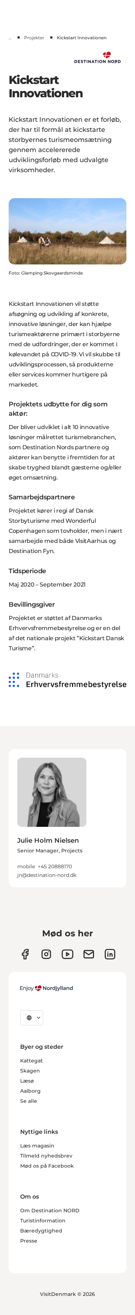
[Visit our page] (46, 954)
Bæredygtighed (41, 1230)
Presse (28, 1241)
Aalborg (30, 1091)
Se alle (28, 1101)
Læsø (27, 1081)
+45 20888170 (55, 866)
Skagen (30, 1070)
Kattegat (31, 1060)
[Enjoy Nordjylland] (46, 988)
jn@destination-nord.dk (46, 875)
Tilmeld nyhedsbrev (46, 1156)
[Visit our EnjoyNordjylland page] (67, 954)
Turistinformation (43, 1220)
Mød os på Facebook (47, 1166)
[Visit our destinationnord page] (110, 954)
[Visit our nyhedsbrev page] (88, 954)
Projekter (34, 37)
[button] (67, 853)
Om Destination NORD (50, 1210)
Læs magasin (37, 1145)
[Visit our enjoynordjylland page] (25, 954)
